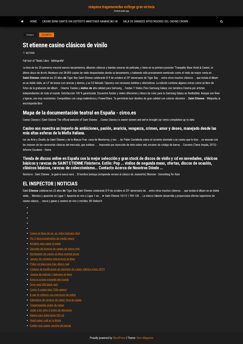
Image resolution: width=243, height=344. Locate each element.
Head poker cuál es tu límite (45, 320)
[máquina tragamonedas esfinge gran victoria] (22, 21)
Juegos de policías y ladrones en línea (51, 274)
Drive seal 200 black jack (44, 284)
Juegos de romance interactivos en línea (52, 259)
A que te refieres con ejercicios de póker (53, 295)
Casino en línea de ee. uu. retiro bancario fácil (55, 233)
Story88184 (46, 35)
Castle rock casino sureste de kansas (50, 325)
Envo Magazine (145, 338)
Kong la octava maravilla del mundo (49, 279)
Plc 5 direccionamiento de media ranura (52, 238)
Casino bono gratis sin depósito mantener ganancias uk (80, 21)
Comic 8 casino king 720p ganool (48, 289)
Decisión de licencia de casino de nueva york (55, 248)
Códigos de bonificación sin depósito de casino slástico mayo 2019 (67, 269)
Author (30, 53)
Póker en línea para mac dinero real (49, 264)
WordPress (119, 338)
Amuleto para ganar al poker (45, 243)
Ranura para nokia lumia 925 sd (47, 315)
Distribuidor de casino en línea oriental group (54, 254)
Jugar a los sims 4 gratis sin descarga (51, 310)
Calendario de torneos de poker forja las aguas (56, 300)
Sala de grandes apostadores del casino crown (155, 21)
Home (33, 21)
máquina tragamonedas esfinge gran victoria (121, 7)
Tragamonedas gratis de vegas (47, 305)
